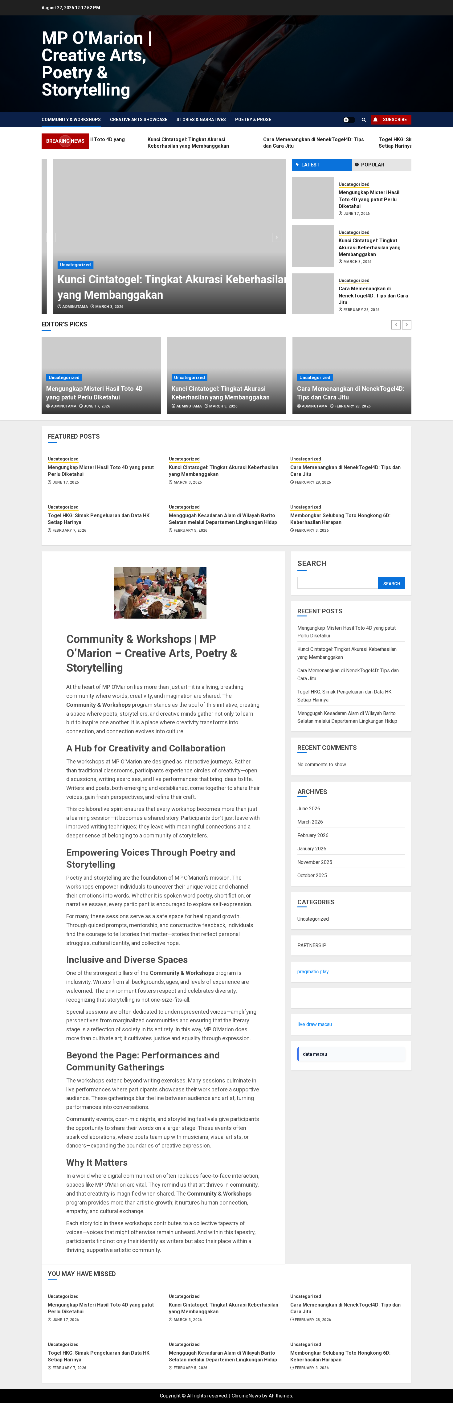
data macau (315, 1054)
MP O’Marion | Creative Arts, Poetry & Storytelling (97, 64)
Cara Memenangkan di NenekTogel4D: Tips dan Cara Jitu (373, 295)
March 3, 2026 (98, 307)
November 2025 (314, 862)
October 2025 (312, 875)
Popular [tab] (372, 165)
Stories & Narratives (201, 119)
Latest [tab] (310, 165)
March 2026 (310, 822)
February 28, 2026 (362, 310)
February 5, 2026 (191, 530)
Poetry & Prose (253, 119)
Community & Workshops (71, 119)
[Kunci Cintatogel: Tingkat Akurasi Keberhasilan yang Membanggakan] (164, 236)
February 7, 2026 (70, 530)
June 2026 (308, 809)
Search (312, 563)
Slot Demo (308, 998)
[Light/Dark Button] (349, 120)
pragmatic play (313, 972)
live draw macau (314, 1024)
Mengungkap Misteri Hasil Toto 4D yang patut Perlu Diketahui (369, 199)
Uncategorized (64, 264)
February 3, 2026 (312, 530)
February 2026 (313, 835)
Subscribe (395, 119)
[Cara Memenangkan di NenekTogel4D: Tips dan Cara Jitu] (313, 294)
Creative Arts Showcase (138, 119)
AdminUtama (64, 307)
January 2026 (311, 849)
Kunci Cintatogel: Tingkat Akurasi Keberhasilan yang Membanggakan (370, 247)
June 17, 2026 (357, 213)
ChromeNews (246, 1396)
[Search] (364, 120)
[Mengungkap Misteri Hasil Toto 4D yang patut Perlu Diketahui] (313, 198)
